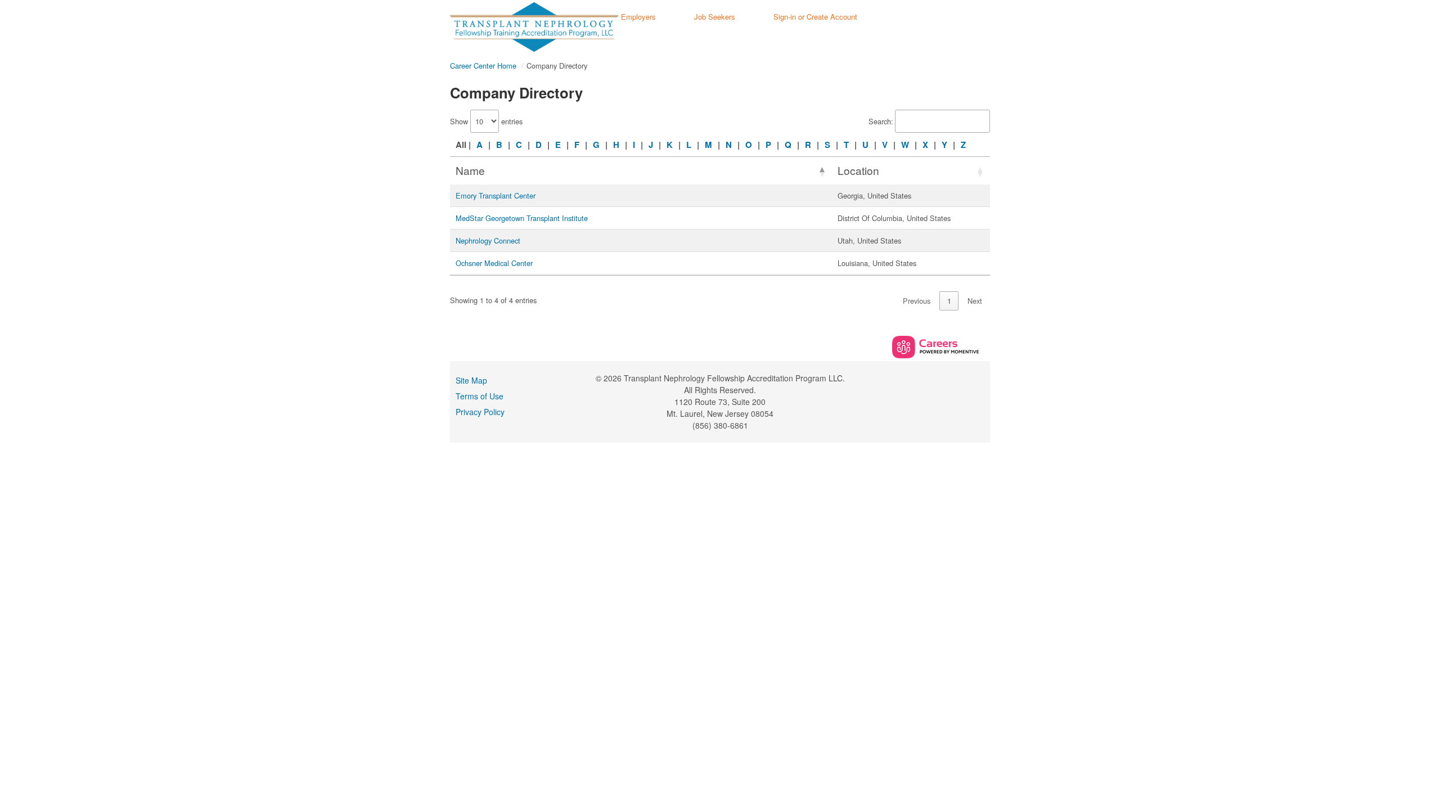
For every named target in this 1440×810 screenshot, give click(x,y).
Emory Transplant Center (496, 195)
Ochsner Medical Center (494, 263)
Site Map (471, 380)
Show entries (486, 121)
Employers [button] (638, 16)
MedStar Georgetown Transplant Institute (522, 218)
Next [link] (975, 300)
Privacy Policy (480, 411)
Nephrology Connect (488, 240)
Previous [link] (916, 300)
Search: (880, 121)
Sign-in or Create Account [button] (815, 16)
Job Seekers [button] (714, 16)
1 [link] (949, 300)
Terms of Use (479, 396)
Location (858, 170)
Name (470, 170)
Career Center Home (483, 65)
